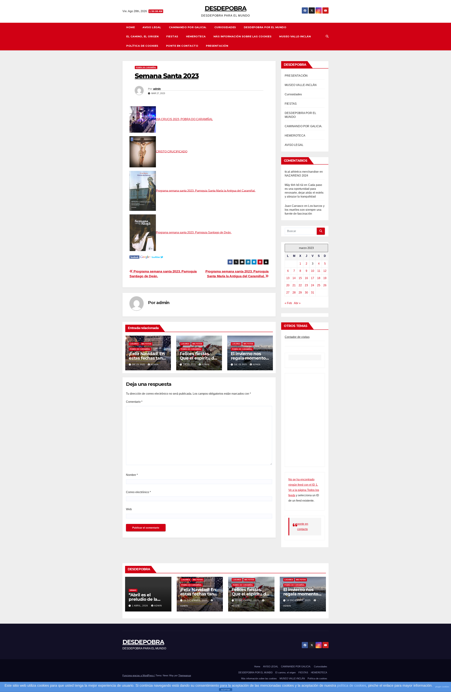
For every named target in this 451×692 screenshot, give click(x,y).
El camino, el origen (142, 36)
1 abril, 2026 (140, 605)
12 (324, 270)
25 (318, 285)
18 (318, 278)
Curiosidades (225, 27)
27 (287, 292)
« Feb (288, 303)
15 (300, 278)
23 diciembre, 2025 (196, 600)
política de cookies (351, 685)
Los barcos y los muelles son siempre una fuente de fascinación (305, 209)
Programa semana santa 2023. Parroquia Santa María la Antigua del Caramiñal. (205, 190)
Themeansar (184, 675)
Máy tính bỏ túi (294, 184)
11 (318, 270)
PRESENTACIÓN (217, 45)
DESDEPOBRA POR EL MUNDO (265, 27)
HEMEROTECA (196, 36)
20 (287, 285)
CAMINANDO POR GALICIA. (188, 27)
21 (294, 285)
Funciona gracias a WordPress (138, 675)
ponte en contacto (182, 45)
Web (129, 509)
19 (324, 278)
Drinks (133, 590)
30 (306, 292)
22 (300, 285)
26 (324, 285)
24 (312, 285)
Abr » (297, 303)
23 (306, 285)
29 (300, 292)
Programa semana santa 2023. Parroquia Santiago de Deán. (193, 232)
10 (312, 270)
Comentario (134, 401)
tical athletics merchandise (302, 171)
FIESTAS (172, 36)
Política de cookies (142, 45)
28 (294, 292)
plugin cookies (442, 686)
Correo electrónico (138, 492)
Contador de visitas (297, 336)
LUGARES (134, 344)
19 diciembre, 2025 (299, 600)
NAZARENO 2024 (296, 175)
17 (312, 278)
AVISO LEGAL (152, 27)
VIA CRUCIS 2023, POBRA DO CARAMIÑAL (184, 119)
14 (294, 278)
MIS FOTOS (146, 344)
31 (312, 292)
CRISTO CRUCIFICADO (171, 151)
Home (130, 27)
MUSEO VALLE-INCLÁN (295, 36)
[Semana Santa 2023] (134, 256)
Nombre (132, 474)
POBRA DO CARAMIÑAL (146, 67)
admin (157, 88)
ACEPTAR (225, 690)
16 (306, 278)
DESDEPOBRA (225, 8)
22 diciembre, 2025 (247, 600)
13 (287, 278)
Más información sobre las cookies (243, 36)
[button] (327, 36)
